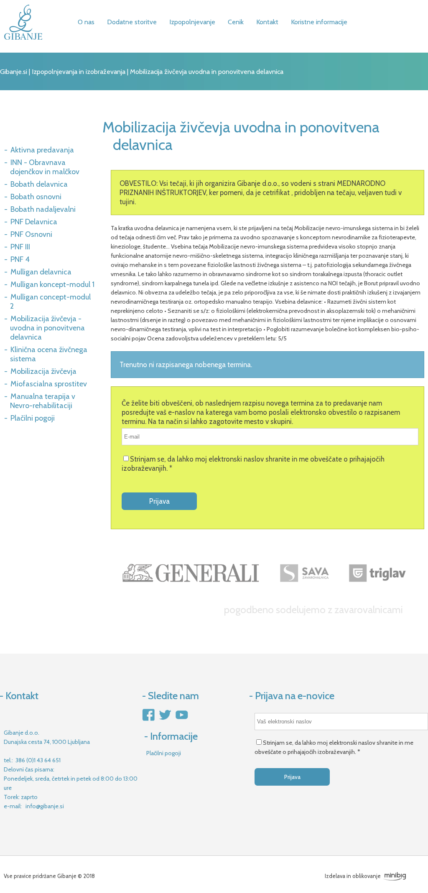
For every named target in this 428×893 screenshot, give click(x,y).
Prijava (159, 501)
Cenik (236, 22)
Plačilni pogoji (32, 418)
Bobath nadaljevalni (43, 209)
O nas (86, 22)
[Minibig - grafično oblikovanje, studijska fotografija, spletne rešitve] (394, 876)
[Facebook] (148, 719)
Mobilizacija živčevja (43, 371)
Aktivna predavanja (42, 150)
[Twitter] (165, 719)
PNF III (20, 246)
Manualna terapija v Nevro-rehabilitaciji (42, 401)
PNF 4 (20, 259)
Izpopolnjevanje (192, 22)
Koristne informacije (319, 22)
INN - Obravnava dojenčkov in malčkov (44, 167)
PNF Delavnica (33, 221)
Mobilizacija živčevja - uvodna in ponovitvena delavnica (47, 328)
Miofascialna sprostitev (48, 383)
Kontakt (267, 22)
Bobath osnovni (35, 196)
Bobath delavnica (39, 184)
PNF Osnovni (31, 234)
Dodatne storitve (132, 22)
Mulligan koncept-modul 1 (52, 284)
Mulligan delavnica (40, 272)
